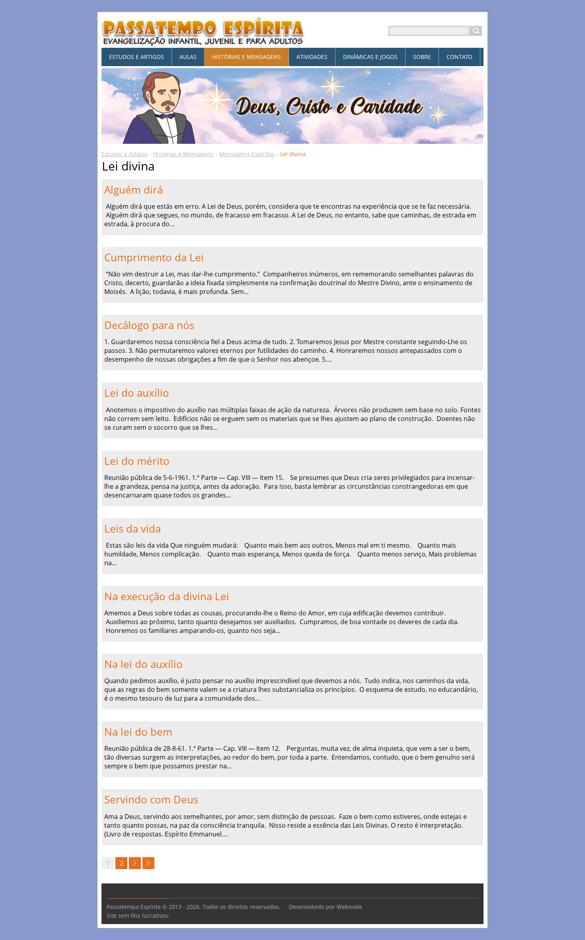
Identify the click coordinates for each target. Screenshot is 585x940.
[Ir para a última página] (148, 863)
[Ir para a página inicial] (203, 40)
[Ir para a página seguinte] (135, 863)
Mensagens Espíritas (247, 154)
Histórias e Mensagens (183, 154)
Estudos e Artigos (124, 154)
